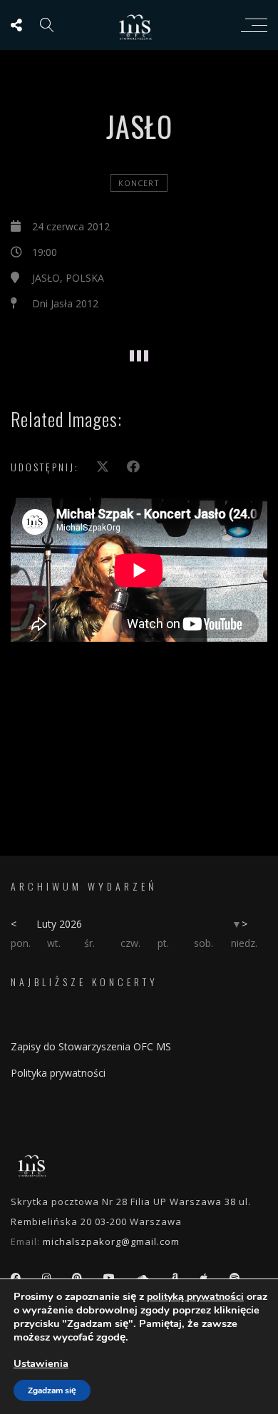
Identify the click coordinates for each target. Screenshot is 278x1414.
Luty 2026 (59, 924)
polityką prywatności (195, 1296)
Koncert (139, 183)
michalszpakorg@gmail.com (111, 1241)
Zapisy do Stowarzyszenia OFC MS (91, 1046)
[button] (76, 335)
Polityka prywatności (58, 1073)
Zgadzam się (52, 1390)
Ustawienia (41, 1363)
